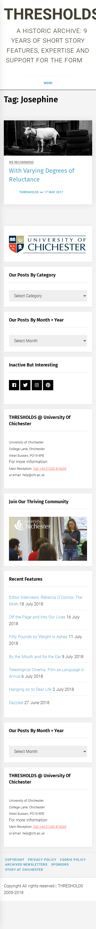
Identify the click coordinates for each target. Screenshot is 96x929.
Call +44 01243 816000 (49, 469)
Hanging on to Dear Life (30, 689)
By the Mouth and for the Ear (35, 656)
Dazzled (16, 702)
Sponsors (60, 864)
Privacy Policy (42, 860)
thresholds (29, 192)
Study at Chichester (24, 869)
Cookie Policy (73, 860)
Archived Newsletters (26, 864)
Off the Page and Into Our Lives (37, 617)
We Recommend (21, 162)
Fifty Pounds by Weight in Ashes (38, 636)
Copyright (14, 860)
